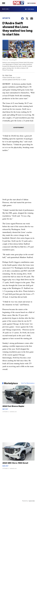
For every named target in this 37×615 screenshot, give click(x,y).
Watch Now (31, 3)
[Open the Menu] (3, 3)
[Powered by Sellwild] (32, 501)
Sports (6, 18)
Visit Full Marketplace (28, 383)
